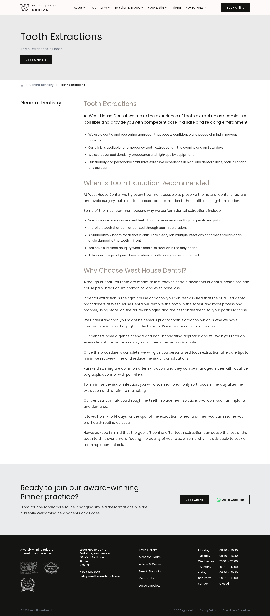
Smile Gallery (148, 550)
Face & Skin (156, 7)
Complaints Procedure (236, 610)
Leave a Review (149, 586)
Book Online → (36, 60)
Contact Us (147, 578)
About (78, 7)
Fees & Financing (150, 571)
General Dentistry (41, 85)
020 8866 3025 (90, 572)
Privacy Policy (208, 610)
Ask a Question (233, 500)
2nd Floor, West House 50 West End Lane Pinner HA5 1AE (95, 557)
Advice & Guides (150, 564)
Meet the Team (150, 557)
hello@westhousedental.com (100, 576)
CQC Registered (183, 610)
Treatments (98, 7)
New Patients (194, 7)
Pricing (176, 7)
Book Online (235, 7)
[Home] (22, 85)
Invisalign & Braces (127, 7)
